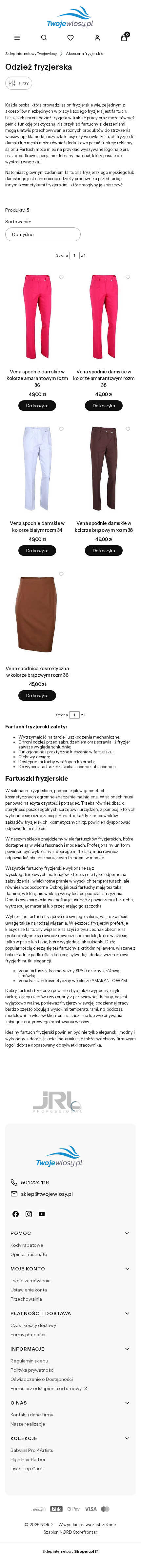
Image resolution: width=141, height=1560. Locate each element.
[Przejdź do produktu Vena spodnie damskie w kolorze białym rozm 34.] (37, 469)
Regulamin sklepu (29, 1361)
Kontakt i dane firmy (31, 1415)
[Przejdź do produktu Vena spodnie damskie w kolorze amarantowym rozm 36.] (37, 318)
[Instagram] (29, 1214)
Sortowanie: (18, 222)
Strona (62, 255)
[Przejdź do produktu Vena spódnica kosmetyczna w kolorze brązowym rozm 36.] (37, 614)
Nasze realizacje (27, 1424)
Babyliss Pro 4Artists (31, 1450)
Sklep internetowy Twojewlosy (31, 53)
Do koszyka (37, 406)
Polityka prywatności (32, 1370)
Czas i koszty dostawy (33, 1325)
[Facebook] (15, 1214)
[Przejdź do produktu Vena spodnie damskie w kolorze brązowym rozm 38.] (104, 469)
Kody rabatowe (26, 1245)
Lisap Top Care (26, 1469)
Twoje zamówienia (30, 1281)
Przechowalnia (26, 1299)
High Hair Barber (28, 1459)
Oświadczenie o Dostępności (41, 1379)
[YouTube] (42, 1214)
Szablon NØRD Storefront (68, 1532)
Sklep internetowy (68, 1551)
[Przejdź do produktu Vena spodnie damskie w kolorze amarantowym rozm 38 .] (104, 318)
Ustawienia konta (28, 1290)
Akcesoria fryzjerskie (84, 53)
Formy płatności (27, 1334)
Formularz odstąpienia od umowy (46, 1388)
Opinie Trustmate (28, 1254)
